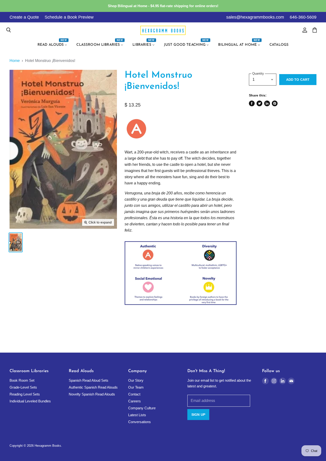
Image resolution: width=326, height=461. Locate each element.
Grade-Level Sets (23, 387)
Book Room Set (22, 380)
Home (15, 61)
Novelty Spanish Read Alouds (92, 394)
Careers (134, 401)
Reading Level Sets (25, 394)
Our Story (135, 380)
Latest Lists (137, 415)
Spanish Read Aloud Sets (88, 380)
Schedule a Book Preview (69, 17)
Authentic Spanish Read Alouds (93, 387)
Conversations (139, 422)
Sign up (198, 414)
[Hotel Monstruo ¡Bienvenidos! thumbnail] (15, 242)
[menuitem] (53, 45)
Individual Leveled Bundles (30, 401)
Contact (134, 394)
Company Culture (142, 408)
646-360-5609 (303, 17)
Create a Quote (24, 17)
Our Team (136, 387)
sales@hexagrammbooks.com (255, 17)
